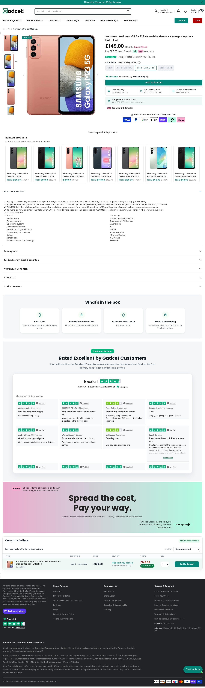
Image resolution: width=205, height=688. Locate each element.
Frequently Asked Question (166, 600)
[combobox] (80, 11)
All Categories (11, 20)
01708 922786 (167, 623)
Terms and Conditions (63, 619)
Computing (71, 20)
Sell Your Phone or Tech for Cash (67, 600)
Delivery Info (10, 251)
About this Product (14, 191)
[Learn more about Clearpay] (135, 51)
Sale (197, 20)
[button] (98, 75)
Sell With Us (109, 591)
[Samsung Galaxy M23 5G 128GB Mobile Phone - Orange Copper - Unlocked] (10, 564)
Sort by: (168, 549)
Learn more (148, 51)
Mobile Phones (33, 20)
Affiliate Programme (113, 600)
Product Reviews (12, 286)
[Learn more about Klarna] (140, 51)
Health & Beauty (108, 20)
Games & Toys (130, 20)
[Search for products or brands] (128, 11)
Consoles (53, 20)
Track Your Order (161, 596)
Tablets (88, 20)
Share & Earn (109, 596)
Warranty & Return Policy (165, 614)
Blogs (55, 610)
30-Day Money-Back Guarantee (21, 259)
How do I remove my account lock (169, 619)
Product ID (9, 277)
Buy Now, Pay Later (61, 596)
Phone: (157, 623)
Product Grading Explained (166, 605)
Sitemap (108, 610)
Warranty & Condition (15, 268)
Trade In (181, 20)
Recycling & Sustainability (115, 605)
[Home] (4, 29)
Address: (158, 628)
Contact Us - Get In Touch (166, 591)
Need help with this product (102, 132)
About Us (57, 591)
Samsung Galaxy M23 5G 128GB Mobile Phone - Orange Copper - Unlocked (38, 562)
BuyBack (57, 605)
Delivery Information (163, 610)
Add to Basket (187, 564)
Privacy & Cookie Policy (63, 614)
